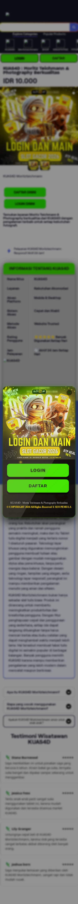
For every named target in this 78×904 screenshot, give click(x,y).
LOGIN (38, 470)
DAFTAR (38, 486)
